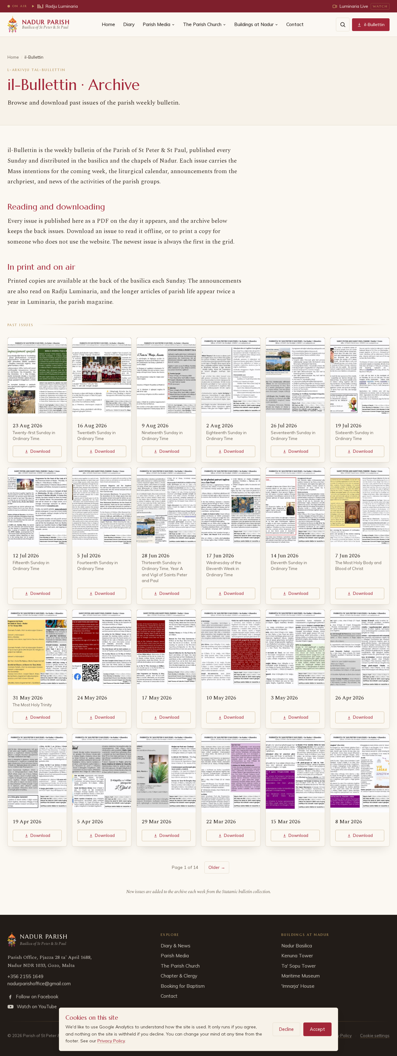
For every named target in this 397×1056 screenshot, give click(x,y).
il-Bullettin (374, 24)
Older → (216, 867)
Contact (295, 24)
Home (108, 24)
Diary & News (175, 946)
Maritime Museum (300, 976)
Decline (286, 1029)
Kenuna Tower (297, 956)
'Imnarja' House (297, 986)
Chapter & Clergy (179, 976)
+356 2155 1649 (25, 976)
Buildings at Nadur (254, 24)
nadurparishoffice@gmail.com (39, 983)
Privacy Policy (111, 1041)
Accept (317, 1029)
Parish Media (156, 24)
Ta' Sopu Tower (298, 966)
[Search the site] (343, 24)
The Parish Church (202, 24)
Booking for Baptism (183, 986)
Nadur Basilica (296, 946)
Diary (129, 24)
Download (40, 451)
